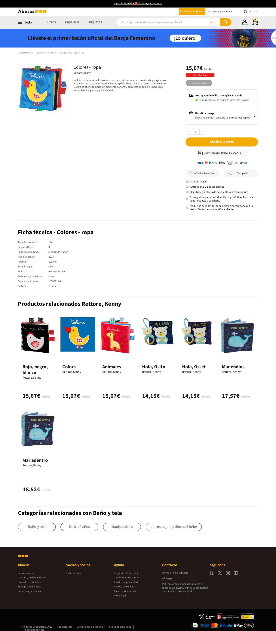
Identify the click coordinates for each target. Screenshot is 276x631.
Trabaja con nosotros (29, 587)
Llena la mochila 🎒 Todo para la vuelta (138, 3)
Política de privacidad (126, 582)
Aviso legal (120, 596)
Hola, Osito (153, 366)
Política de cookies (124, 587)
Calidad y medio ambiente (32, 578)
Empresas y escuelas (29, 591)
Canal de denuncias (125, 591)
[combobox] (157, 22)
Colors (69, 366)
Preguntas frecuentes (126, 573)
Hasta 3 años (64, 52)
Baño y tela (79, 52)
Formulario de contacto (175, 573)
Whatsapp (167, 578)
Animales (111, 366)
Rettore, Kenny (82, 73)
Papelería (72, 22)
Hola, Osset (194, 366)
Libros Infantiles (26, 52)
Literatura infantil (45, 52)
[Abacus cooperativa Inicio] (33, 12)
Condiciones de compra (127, 578)
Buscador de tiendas (29, 582)
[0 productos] (255, 24)
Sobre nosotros (26, 573)
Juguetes (95, 22)
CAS (256, 11)
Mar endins (233, 366)
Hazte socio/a (73, 573)
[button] (245, 22)
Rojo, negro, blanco (35, 369)
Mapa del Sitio (64, 627)
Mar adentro (35, 460)
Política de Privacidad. (180, 591)
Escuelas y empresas (192, 11)
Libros (51, 22)
